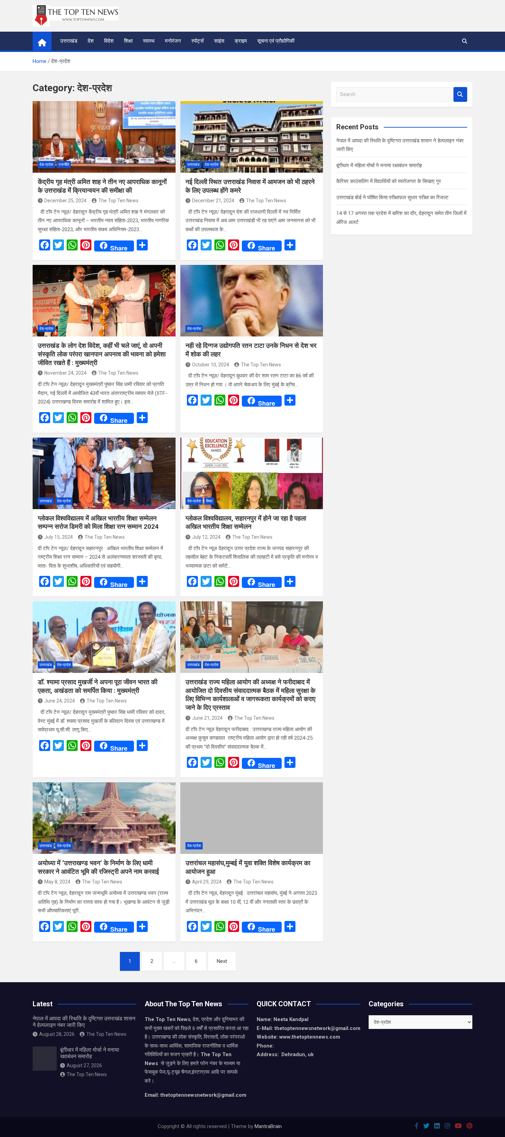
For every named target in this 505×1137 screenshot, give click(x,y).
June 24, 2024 (59, 701)
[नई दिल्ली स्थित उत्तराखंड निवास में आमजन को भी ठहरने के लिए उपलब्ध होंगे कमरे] (251, 137)
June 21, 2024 (207, 718)
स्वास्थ (149, 41)
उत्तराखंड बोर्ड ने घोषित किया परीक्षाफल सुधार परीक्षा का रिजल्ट (392, 197)
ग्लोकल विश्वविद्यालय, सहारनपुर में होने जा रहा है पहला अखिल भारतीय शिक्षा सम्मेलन (246, 522)
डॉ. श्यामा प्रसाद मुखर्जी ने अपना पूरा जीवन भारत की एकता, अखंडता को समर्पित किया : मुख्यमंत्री (97, 686)
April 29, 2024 (207, 881)
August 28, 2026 (57, 1034)
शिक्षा (128, 41)
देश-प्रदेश (46, 164)
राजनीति (63, 164)
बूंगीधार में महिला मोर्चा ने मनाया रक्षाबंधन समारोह (379, 165)
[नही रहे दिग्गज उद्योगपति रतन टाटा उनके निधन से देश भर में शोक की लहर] (251, 300)
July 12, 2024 (206, 537)
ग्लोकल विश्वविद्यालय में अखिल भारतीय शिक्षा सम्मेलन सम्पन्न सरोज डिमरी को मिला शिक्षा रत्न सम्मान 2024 (98, 522)
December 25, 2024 (65, 200)
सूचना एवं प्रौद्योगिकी (275, 41)
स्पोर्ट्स (197, 41)
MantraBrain (268, 1126)
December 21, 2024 (213, 200)
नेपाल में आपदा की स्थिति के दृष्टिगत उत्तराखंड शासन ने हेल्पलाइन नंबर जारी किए (84, 1021)
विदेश (109, 41)
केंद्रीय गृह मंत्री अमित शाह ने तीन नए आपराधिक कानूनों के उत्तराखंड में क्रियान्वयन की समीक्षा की (102, 186)
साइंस (219, 41)
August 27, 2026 (84, 1065)
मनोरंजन (173, 41)
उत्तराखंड (68, 41)
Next (222, 961)
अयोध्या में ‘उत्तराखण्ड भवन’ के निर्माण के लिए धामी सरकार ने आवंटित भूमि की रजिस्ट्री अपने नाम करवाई (98, 867)
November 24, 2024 (65, 373)
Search (460, 94)
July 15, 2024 (58, 537)
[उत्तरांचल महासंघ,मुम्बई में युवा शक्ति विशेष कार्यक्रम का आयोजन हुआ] (251, 818)
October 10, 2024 (210, 364)
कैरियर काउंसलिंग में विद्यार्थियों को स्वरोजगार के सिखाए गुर (388, 181)
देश (91, 41)
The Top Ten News (118, 200)
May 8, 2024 (57, 881)
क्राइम (241, 41)
